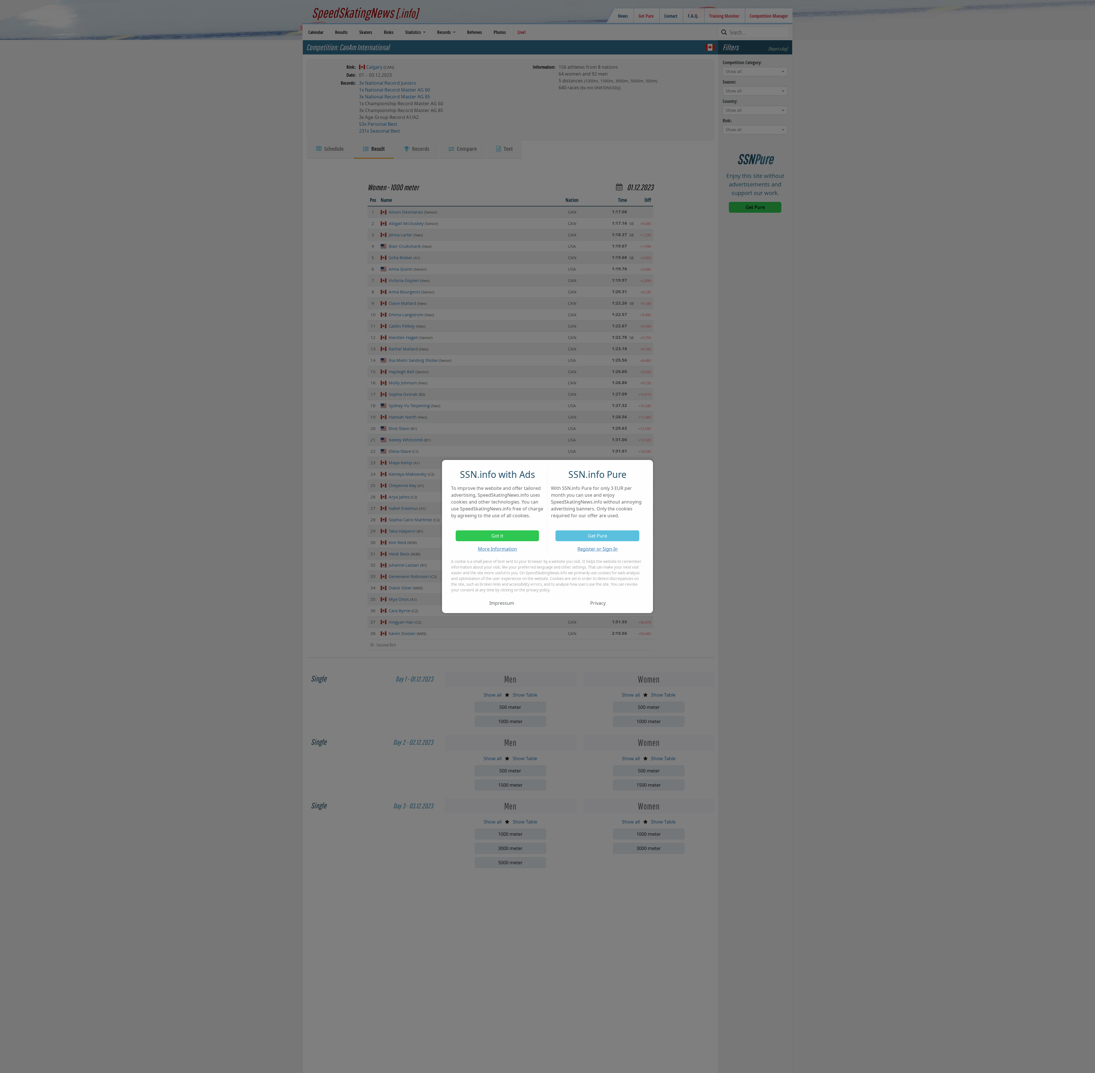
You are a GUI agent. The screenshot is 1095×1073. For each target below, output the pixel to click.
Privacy (598, 603)
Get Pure (597, 536)
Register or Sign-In (597, 549)
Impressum (501, 603)
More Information (497, 549)
